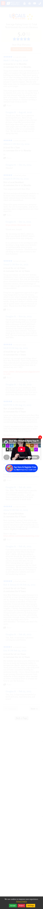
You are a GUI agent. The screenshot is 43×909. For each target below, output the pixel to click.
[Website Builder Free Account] (21, 467)
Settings (30, 906)
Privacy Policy (21, 902)
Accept (12, 906)
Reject (21, 906)
